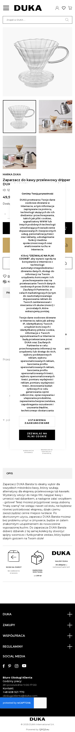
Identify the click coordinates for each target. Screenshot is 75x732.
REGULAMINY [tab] (13, 646)
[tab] (37, 674)
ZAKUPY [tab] (9, 625)
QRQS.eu (44, 729)
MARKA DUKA (12, 174)
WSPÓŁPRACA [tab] (14, 635)
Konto (57, 8)
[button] (19, 116)
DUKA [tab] (7, 614)
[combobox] (37, 20)
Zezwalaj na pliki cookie (37, 435)
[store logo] (28, 8)
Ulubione (64, 8)
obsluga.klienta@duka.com (20, 695)
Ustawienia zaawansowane (37, 421)
